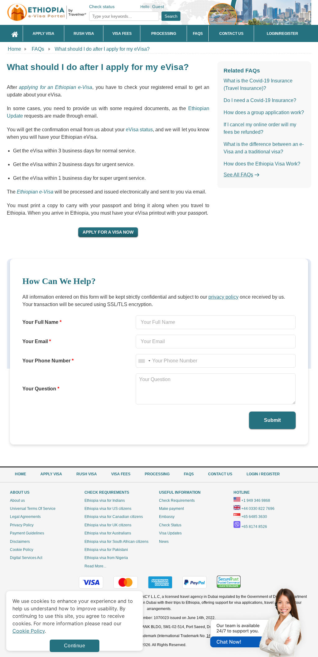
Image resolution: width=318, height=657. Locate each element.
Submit (272, 420)
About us (17, 500)
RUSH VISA (86, 474)
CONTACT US (220, 474)
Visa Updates (170, 533)
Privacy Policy (22, 525)
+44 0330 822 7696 (258, 508)
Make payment (171, 508)
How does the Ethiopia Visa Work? (262, 163)
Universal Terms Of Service (33, 508)
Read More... (95, 566)
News (164, 541)
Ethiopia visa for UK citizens (107, 525)
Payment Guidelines (27, 533)
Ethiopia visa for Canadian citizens (113, 517)
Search (171, 16)
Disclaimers (20, 541)
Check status (102, 6)
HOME (20, 474)
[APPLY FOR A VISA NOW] (108, 232)
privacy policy (223, 297)
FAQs (38, 49)
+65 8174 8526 (254, 526)
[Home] (15, 33)
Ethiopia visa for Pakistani (106, 550)
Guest (158, 6)
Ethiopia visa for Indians (104, 500)
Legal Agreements (25, 517)
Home (14, 49)
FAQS (189, 474)
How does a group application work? (264, 112)
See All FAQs (238, 174)
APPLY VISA (51, 474)
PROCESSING (157, 474)
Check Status (170, 525)
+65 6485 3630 (254, 517)
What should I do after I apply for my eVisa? (102, 49)
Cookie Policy (21, 550)
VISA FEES (120, 474)
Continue (74, 645)
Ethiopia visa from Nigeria (106, 558)
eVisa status (139, 129)
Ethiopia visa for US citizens (107, 508)
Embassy (167, 517)
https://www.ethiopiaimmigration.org (57, 12)
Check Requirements (177, 500)
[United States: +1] (144, 360)
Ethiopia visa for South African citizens (116, 541)
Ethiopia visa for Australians (107, 533)
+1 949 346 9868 (255, 500)
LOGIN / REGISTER (263, 474)
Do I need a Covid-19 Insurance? (260, 100)
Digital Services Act (26, 558)
